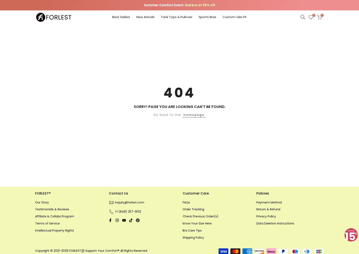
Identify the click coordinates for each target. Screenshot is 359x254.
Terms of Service (47, 223)
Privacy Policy (266, 216)
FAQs (186, 202)
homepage (193, 115)
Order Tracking (193, 209)
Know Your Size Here (197, 223)
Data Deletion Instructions (275, 223)
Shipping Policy (193, 237)
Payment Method (269, 202)
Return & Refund (268, 209)
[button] (351, 235)
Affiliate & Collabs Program (54, 216)
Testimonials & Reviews (52, 209)
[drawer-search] (303, 17)
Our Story (42, 202)
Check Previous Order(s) (200, 216)
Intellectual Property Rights (54, 230)
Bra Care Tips (192, 230)
